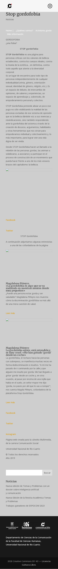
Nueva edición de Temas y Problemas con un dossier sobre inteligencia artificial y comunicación (28, 489)
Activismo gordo (44, 30)
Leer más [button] (10, 313)
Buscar (47, 472)
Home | (10, 30)
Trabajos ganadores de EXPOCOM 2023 (25, 505)
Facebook (10, 220)
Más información (14, 34)
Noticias (10, 19)
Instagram (11, 434)
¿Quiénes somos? (25, 30)
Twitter (9, 230)
